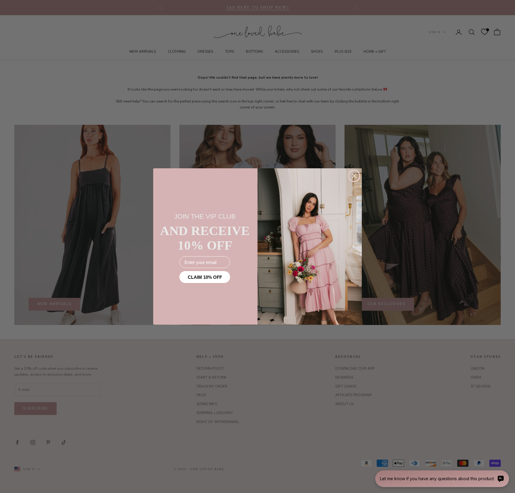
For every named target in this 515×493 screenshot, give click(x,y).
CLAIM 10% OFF (205, 277)
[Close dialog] (354, 176)
